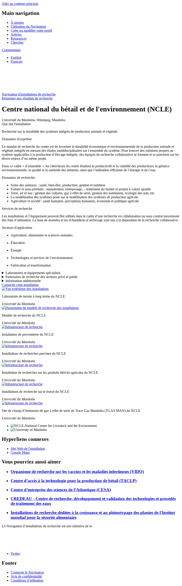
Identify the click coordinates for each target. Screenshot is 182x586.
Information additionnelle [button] (23, 281)
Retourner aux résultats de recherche (27, 98)
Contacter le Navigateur (27, 572)
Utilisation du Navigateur (28, 26)
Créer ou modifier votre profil (31, 30)
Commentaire (11, 50)
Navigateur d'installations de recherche (29, 94)
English (16, 57)
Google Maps (20, 452)
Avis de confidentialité (26, 576)
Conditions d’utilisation (27, 580)
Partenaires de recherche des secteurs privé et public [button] (42, 277)
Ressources (18, 38)
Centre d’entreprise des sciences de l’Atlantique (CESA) (61, 489)
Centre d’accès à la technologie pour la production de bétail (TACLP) (73, 480)
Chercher (17, 42)
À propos (17, 22)
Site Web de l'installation (28, 448)
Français (16, 61)
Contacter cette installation (20, 285)
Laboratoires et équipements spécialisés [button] (33, 273)
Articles (16, 34)
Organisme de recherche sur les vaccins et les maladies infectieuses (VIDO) (77, 471)
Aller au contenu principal (20, 4)
